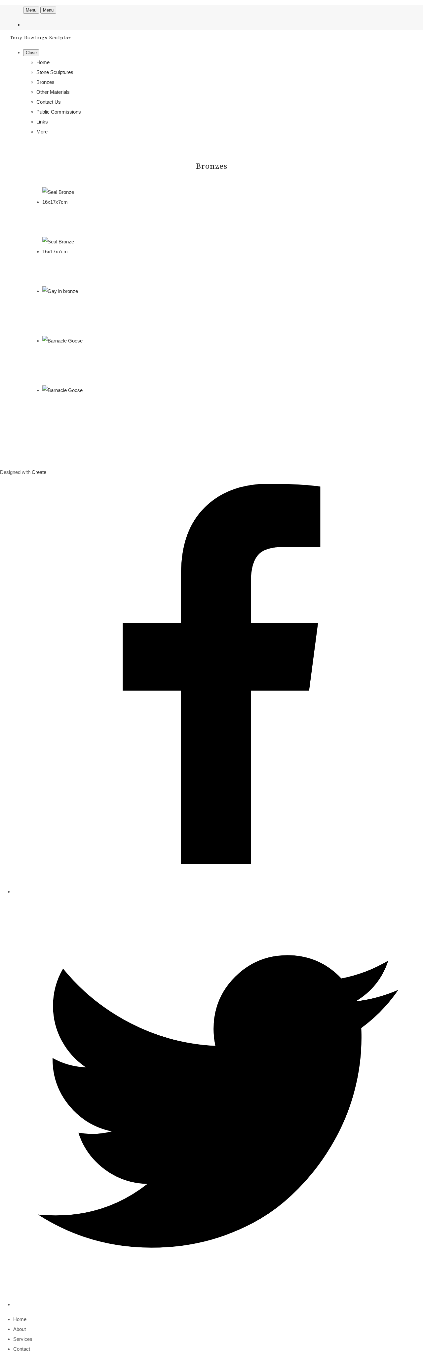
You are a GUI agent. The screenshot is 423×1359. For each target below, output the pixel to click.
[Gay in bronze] (60, 291)
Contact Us (48, 102)
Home (43, 62)
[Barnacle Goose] (62, 340)
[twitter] (218, 1304)
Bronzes (45, 82)
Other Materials (53, 92)
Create (39, 472)
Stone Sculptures (54, 72)
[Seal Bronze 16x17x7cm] (67, 202)
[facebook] (218, 891)
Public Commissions (58, 112)
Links (42, 122)
